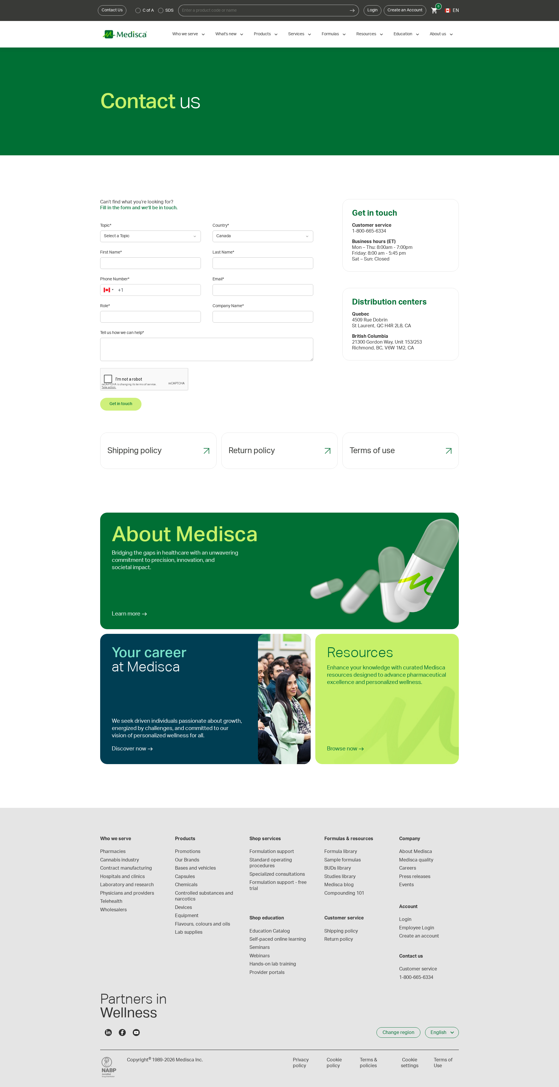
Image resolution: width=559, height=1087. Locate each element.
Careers (407, 868)
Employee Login (416, 928)
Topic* (105, 226)
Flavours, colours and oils (202, 924)
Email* (218, 279)
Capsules (185, 876)
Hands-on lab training (273, 964)
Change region (398, 1032)
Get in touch (120, 404)
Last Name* (223, 252)
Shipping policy (341, 931)
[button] (107, 290)
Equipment (187, 915)
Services (296, 34)
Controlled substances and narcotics (204, 896)
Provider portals (267, 972)
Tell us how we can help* (122, 333)
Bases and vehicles (195, 868)
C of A (148, 10)
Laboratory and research (127, 884)
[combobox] (262, 10)
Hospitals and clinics (122, 876)
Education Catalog (270, 931)
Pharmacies (112, 851)
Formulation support (272, 851)
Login (372, 10)
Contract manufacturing (126, 868)
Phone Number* (114, 279)
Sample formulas (342, 860)
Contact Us (112, 10)
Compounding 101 (344, 893)
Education (403, 34)
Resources (366, 34)
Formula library (340, 851)
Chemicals (186, 884)
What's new (225, 34)
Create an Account (405, 10)
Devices (183, 907)
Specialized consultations (277, 874)
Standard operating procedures (271, 863)
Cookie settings (409, 1063)
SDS (169, 10)
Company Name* (228, 306)
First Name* (111, 252)
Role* (105, 306)
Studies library (339, 876)
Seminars (260, 947)
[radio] (138, 10)
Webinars (260, 956)
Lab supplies (188, 932)
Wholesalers (113, 909)
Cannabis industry (119, 860)
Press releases (414, 876)
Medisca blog (339, 884)
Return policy (338, 939)
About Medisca (415, 851)
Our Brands (187, 860)
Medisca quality (416, 860)
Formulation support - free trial (279, 885)
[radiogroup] (155, 10)
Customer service (418, 969)
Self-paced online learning (278, 939)
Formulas (330, 34)
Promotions (187, 851)
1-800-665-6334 (416, 977)
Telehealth (111, 901)
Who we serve (185, 34)
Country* (221, 226)
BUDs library (337, 868)
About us (438, 34)
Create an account (419, 936)
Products (262, 34)
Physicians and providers (127, 893)
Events (406, 884)
